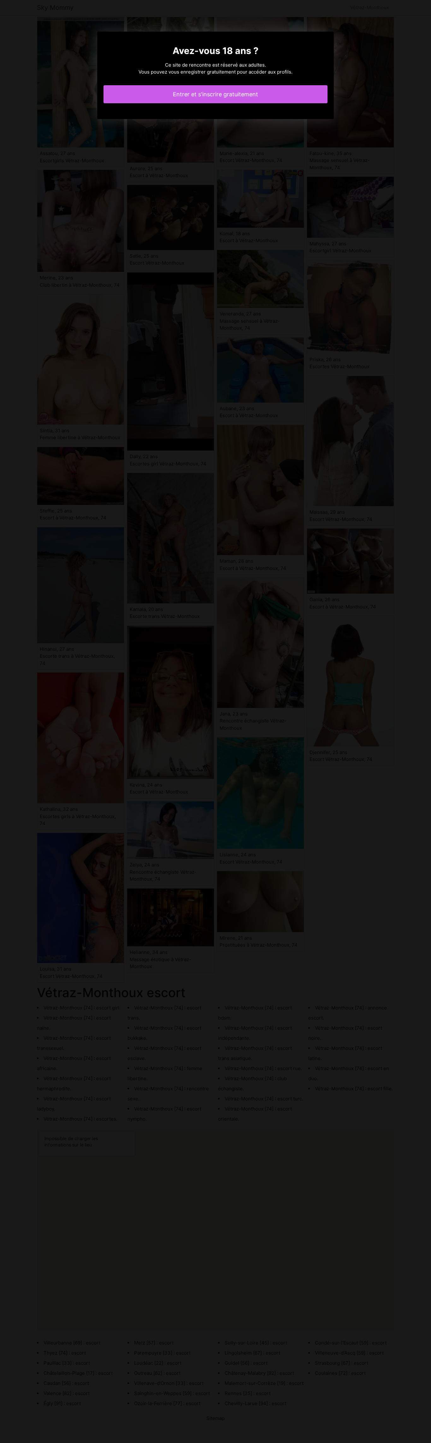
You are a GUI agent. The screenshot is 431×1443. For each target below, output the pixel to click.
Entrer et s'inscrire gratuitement (215, 94)
